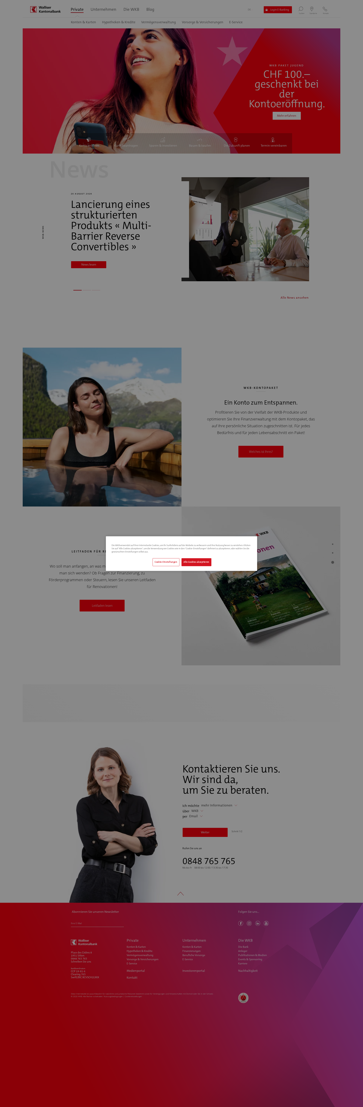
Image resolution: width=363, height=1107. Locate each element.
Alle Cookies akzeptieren (196, 562)
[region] (181, 553)
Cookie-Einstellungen (166, 562)
